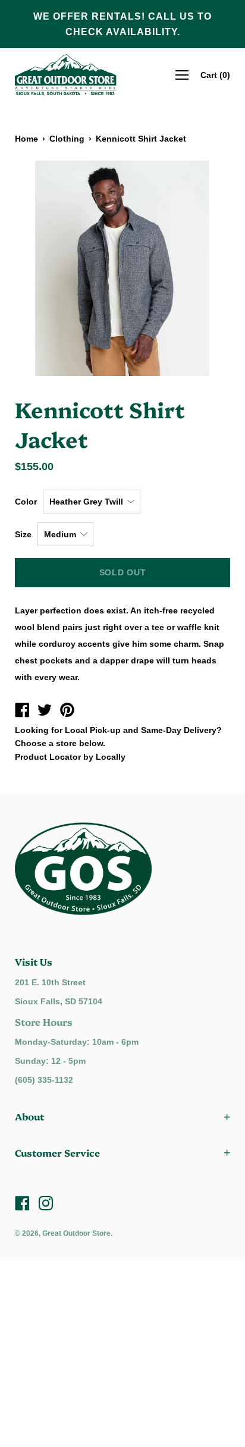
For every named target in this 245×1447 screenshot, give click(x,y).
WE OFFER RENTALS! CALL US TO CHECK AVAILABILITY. (122, 24)
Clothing (66, 138)
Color (26, 501)
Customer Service (57, 1152)
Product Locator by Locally (70, 757)
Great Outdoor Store (76, 1233)
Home (26, 138)
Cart (215, 75)
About (29, 1116)
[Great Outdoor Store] (22, 711)
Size (23, 534)
